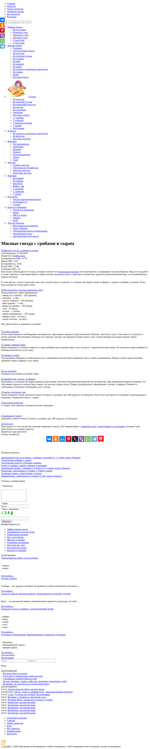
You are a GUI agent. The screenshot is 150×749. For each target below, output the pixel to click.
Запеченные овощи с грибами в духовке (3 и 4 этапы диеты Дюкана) (35, 468)
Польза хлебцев (9, 578)
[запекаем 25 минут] (11, 416)
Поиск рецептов (15, 9)
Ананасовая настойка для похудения (19, 558)
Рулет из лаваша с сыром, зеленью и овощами (24, 465)
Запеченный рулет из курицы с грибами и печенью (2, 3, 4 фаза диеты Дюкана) (41, 457)
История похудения (17, 547)
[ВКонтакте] (49, 439)
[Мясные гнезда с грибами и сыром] (19, 250)
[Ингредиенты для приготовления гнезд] (22, 290)
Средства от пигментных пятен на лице (23, 676)
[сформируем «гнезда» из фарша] (18, 379)
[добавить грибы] (10, 355)
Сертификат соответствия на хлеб (20, 678)
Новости (11, 6)
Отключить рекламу (17, 718)
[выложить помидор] (12, 402)
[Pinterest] (68, 439)
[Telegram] (94, 439)
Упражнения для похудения (21, 532)
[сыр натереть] (9, 371)
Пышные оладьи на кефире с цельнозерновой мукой (27, 609)
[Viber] (81, 439)
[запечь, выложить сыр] (13, 392)
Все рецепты (13, 14)
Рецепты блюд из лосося (15, 673)
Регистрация (7, 658)
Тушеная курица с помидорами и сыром (21, 473)
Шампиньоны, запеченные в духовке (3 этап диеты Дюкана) (31, 476)
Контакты (12, 733)
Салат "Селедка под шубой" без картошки (29, 694)
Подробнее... (7, 576)
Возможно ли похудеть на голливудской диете (26, 684)
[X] (75, 439)
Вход (3, 666)
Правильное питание (17, 534)
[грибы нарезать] (10, 331)
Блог (9, 726)
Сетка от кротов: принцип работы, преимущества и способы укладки (36, 593)
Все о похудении (15, 537)
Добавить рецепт (15, 11)
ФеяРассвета (19, 256)
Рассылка (11, 17)
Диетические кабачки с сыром (16, 460)
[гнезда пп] (7, 424)
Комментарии (14, 731)
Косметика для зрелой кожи (21, 702)
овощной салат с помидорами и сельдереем (103, 426)
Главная (11, 3)
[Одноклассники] (56, 439)
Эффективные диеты (17, 529)
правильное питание (69, 271)
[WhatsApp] (88, 439)
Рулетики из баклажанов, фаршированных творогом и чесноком (33, 634)
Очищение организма (18, 542)
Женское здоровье (16, 540)
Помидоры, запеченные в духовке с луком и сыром (26, 471)
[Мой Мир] (62, 439)
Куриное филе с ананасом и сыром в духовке (30, 700)
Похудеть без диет (16, 545)
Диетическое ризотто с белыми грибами (21, 463)
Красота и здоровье (16, 550)
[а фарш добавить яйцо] (13, 345)
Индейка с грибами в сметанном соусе (27, 697)
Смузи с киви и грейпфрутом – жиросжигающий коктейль (43, 692)
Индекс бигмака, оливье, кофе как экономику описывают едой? (35, 681)
